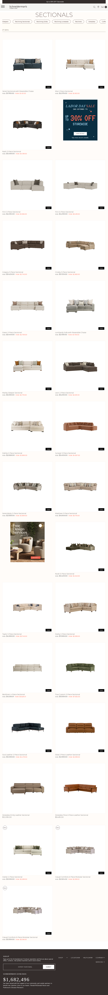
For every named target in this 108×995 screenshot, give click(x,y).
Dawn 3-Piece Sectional (12, 333)
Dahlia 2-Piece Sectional (12, 453)
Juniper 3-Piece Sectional (65, 453)
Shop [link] (60, 957)
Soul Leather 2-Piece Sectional (14, 755)
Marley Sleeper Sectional (12, 393)
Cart (103, 7)
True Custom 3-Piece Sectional (67, 694)
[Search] (94, 7)
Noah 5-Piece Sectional (64, 574)
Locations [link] (75, 957)
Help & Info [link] (87, 957)
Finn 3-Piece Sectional (11, 212)
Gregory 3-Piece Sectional (12, 272)
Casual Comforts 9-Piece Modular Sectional (19, 937)
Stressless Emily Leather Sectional (15, 815)
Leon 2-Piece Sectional (64, 393)
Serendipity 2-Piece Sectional (14, 513)
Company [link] (99, 957)
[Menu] (5, 7)
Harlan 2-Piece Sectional (12, 877)
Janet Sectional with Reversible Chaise (18, 91)
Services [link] (99, 962)
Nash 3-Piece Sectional (11, 152)
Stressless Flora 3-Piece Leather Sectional (71, 815)
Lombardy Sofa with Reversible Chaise (70, 333)
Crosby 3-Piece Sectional (65, 272)
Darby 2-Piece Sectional (65, 634)
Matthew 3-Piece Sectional (66, 513)
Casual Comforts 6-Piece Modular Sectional (72, 877)
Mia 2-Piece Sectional (64, 91)
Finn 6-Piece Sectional (64, 212)
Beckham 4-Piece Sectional (13, 694)
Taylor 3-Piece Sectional (12, 634)
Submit (48, 967)
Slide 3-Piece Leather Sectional (67, 755)
